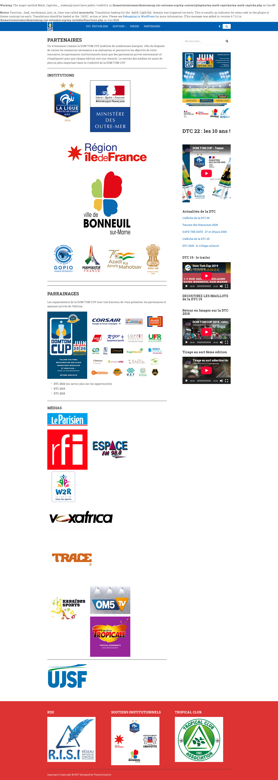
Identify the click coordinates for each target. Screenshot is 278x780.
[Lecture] (186, 286)
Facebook (219, 26)
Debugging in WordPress (139, 16)
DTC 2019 (59, 388)
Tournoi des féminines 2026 (200, 224)
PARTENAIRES (152, 26)
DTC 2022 (59, 383)
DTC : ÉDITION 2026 (97, 26)
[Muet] (221, 286)
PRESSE (134, 26)
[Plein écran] (226, 286)
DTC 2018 (59, 393)
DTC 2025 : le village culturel (200, 245)
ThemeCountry (102, 774)
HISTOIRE (118, 26)
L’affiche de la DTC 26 (195, 218)
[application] (206, 275)
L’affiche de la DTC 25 (195, 238)
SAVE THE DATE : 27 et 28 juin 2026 (204, 231)
